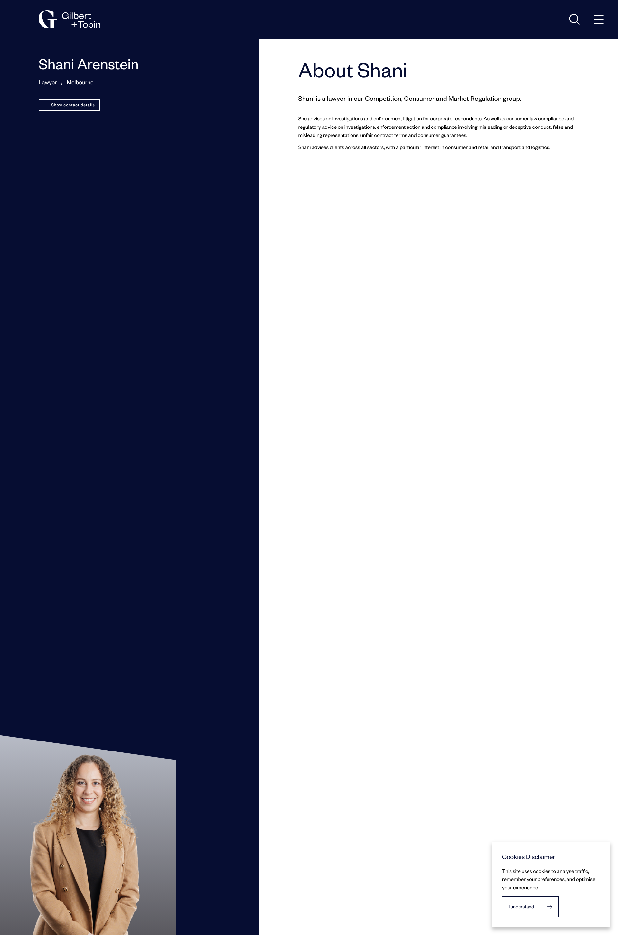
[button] (69, 105)
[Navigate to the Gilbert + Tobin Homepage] (69, 19)
